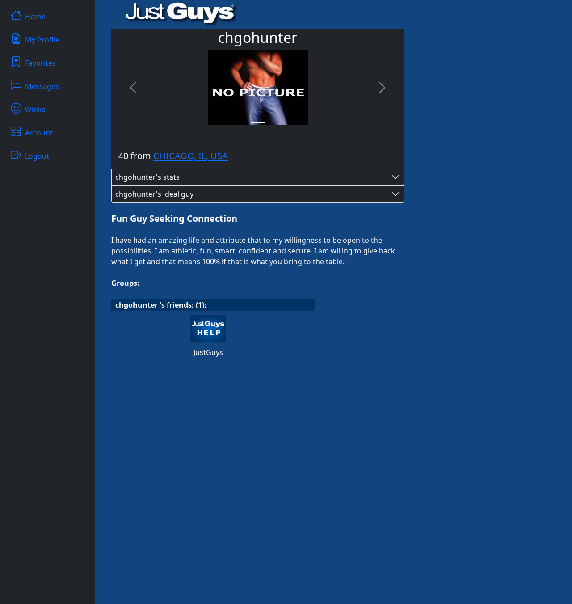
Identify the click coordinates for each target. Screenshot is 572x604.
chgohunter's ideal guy (154, 194)
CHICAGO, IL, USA (190, 156)
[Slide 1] (258, 122)
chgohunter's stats (147, 177)
